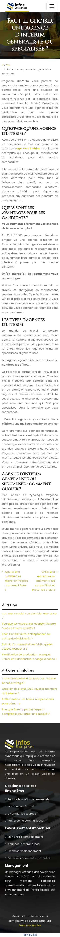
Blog (8, 64)
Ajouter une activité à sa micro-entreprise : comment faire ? (16, 581)
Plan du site (30, 935)
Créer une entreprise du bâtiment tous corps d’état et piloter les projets (43, 581)
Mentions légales (30, 925)
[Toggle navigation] (52, 6)
